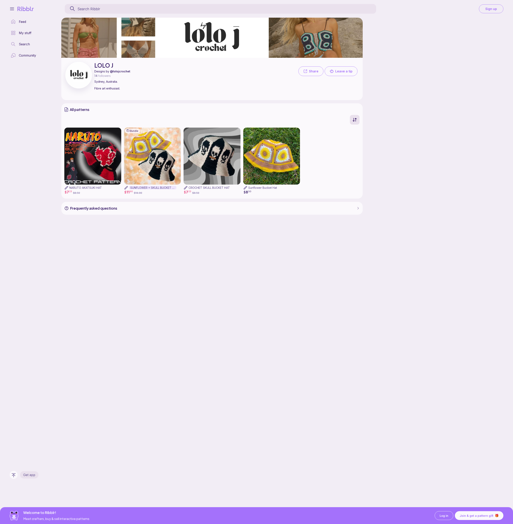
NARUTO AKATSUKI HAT (85, 187)
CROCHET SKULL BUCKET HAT (209, 187)
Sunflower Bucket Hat (262, 187)
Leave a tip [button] (343, 71)
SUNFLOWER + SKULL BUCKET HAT (153, 187)
